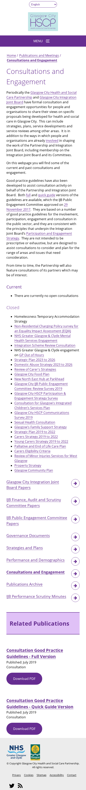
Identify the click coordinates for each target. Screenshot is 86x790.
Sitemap (41, 775)
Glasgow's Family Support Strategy (40, 427)
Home (11, 55)
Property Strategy (27, 465)
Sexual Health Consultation (34, 422)
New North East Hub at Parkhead (39, 379)
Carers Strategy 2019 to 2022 (36, 436)
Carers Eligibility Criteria (32, 451)
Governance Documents (28, 535)
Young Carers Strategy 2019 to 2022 (41, 441)
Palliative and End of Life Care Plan (40, 446)
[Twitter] (13, 787)
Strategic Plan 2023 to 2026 (34, 360)
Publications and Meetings (39, 55)
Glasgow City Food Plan (31, 374)
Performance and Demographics (35, 560)
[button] (43, 41)
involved (52, 140)
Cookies (28, 775)
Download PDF (27, 680)
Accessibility (57, 775)
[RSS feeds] (21, 787)
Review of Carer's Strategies (35, 369)
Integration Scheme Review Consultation (44, 345)
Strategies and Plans (24, 547)
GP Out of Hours (31, 355)
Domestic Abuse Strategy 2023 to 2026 (43, 364)
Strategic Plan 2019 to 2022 (34, 432)
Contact (71, 775)
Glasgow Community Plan (33, 470)
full (28, 195)
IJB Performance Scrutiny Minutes (36, 596)
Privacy (16, 775)
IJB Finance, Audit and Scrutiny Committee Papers (33, 502)
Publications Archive (24, 584)
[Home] (43, 30)
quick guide (46, 195)
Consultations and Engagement (32, 60)
